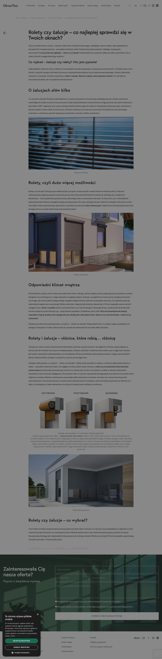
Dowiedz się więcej (23, 636)
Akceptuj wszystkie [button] (21, 641)
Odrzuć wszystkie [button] (21, 647)
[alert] (81, 329)
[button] (21, 652)
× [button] (38, 614)
